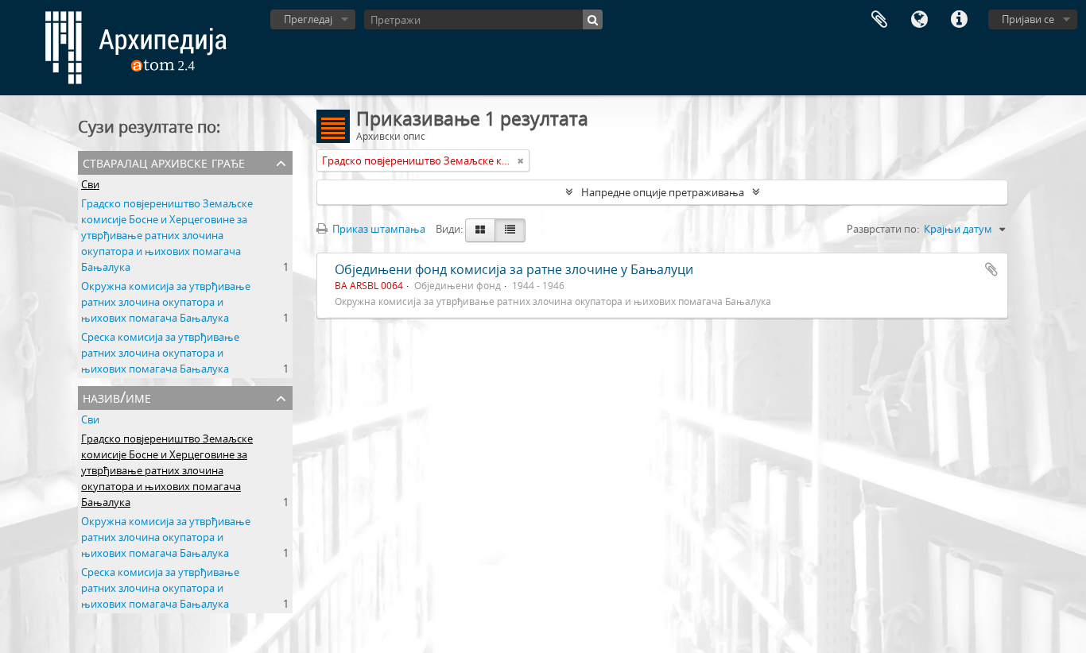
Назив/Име (117, 397)
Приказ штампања (377, 229)
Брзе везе (959, 20)
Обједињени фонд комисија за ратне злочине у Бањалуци (514, 269)
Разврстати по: (883, 229)
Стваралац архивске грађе (164, 161)
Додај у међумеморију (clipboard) (991, 269)
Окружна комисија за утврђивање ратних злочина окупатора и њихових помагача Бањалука (165, 302)
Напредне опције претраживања (662, 192)
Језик (919, 20)
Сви (90, 184)
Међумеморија (879, 20)
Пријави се (1028, 19)
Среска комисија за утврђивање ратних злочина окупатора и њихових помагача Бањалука (160, 353)
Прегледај (308, 19)
